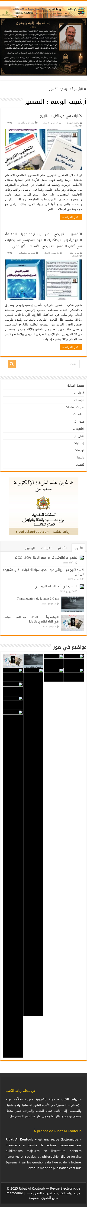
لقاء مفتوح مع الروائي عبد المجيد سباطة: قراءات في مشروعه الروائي (43, 572)
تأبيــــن (80, 465)
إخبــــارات (79, 443)
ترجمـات (79, 450)
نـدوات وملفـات (26, 122)
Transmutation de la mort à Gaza (38, 598)
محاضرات (78, 414)
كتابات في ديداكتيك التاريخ (61, 116)
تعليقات (46, 548)
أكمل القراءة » (70, 217)
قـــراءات (79, 393)
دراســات (79, 400)
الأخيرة (78, 548)
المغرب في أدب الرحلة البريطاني (56, 586)
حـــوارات (79, 421)
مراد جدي (74, 252)
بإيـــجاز (80, 457)
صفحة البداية (75, 386)
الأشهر (62, 548)
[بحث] (12, 364)
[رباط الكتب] (43, 11)
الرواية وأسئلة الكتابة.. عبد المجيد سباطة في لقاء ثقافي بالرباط (31, 619)
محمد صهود (73, 122)
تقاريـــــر (79, 436)
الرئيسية (78, 89)
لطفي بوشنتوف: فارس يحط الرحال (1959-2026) (46, 557)
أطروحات (78, 429)
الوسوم (30, 548)
